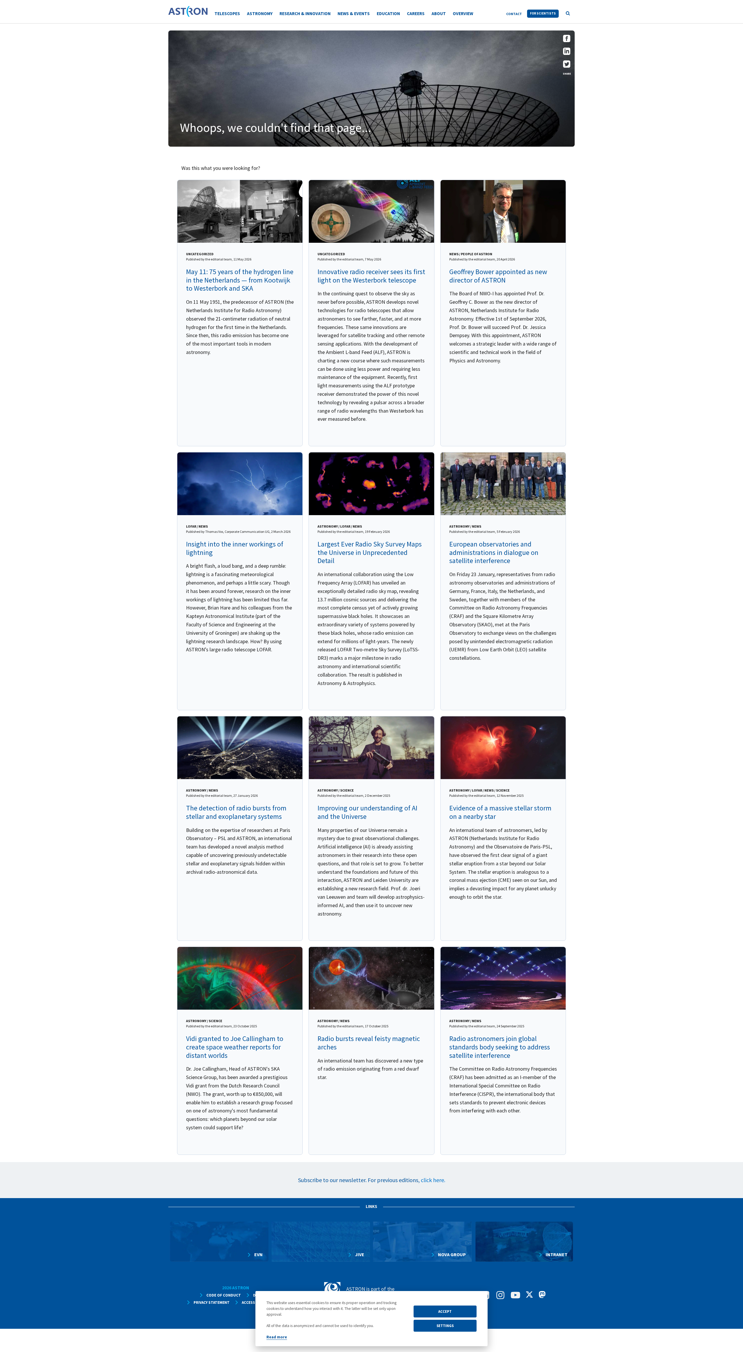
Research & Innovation (305, 13)
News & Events (354, 13)
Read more (276, 1337)
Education (388, 13)
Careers (416, 13)
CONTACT (514, 14)
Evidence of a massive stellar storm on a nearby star (500, 812)
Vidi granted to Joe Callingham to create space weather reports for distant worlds (234, 1047)
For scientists (543, 13)
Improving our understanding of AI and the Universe (367, 812)
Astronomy (260, 13)
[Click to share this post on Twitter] (566, 65)
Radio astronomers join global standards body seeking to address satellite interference (499, 1047)
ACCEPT (445, 1311)
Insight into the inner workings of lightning (234, 548)
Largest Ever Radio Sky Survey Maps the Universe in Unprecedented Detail (370, 552)
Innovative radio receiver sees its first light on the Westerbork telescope (371, 276)
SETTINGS (445, 1325)
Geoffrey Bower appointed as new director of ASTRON (498, 276)
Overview (463, 13)
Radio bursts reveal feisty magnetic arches (369, 1042)
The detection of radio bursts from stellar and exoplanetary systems (236, 812)
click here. (433, 1180)
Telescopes (227, 13)
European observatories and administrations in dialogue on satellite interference (493, 552)
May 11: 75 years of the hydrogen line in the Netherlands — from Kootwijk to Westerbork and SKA (239, 280)
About (439, 13)
